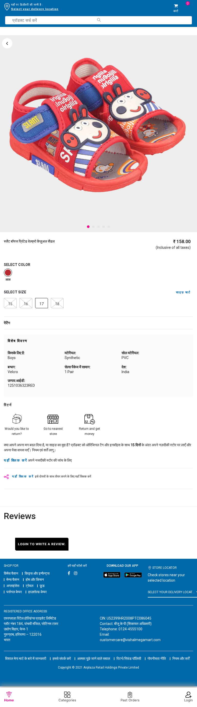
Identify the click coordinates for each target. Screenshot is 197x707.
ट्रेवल (29, 586)
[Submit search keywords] (99, 20)
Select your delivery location (34, 9)
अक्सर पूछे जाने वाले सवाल (93, 658)
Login (188, 700)
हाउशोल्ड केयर (37, 592)
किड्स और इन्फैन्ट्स (37, 573)
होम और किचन (35, 579)
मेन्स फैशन (12, 579)
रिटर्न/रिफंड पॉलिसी (128, 658)
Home (9, 700)
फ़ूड (42, 586)
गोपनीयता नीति (156, 658)
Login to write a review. (42, 544)
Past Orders (130, 700)
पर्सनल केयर (14, 592)
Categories (67, 700)
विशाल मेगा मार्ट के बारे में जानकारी (25, 658)
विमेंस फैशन (11, 573)
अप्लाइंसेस (12, 586)
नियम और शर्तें (181, 658)
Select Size (15, 292)
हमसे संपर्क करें (62, 658)
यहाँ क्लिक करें (15, 460)
